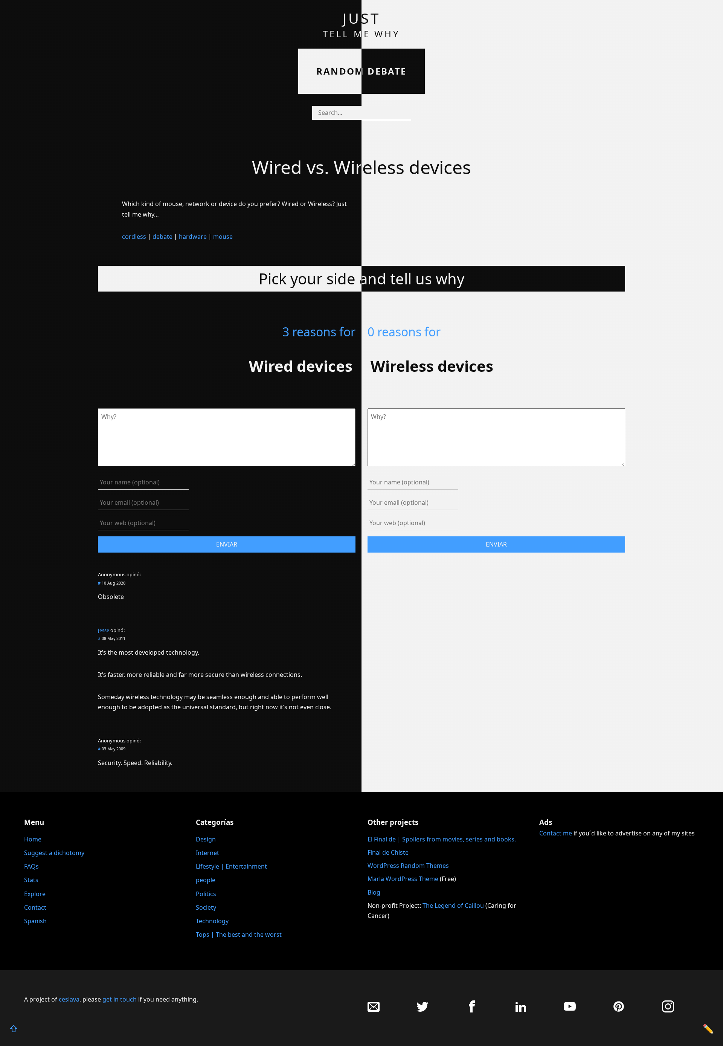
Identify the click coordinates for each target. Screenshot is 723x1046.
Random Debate (361, 71)
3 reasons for (318, 332)
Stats (31, 880)
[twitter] (422, 1010)
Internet (207, 853)
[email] (374, 1010)
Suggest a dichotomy (54, 853)
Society (206, 907)
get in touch (119, 999)
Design (206, 839)
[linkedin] (521, 1010)
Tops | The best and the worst (239, 934)
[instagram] (668, 1010)
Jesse (103, 630)
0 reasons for (404, 332)
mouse (223, 236)
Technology (212, 921)
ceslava (69, 999)
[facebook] (472, 1010)
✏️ (708, 1028)
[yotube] (570, 1010)
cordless (134, 236)
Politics (206, 894)
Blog (374, 892)
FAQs (31, 866)
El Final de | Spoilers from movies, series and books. (442, 839)
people (205, 880)
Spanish (35, 921)
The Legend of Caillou (454, 905)
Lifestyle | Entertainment (231, 866)
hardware (193, 236)
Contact (35, 907)
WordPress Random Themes (408, 865)
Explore (35, 894)
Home (32, 839)
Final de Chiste (388, 852)
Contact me (555, 833)
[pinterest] (619, 1010)
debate (162, 236)
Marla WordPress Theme (403, 879)
